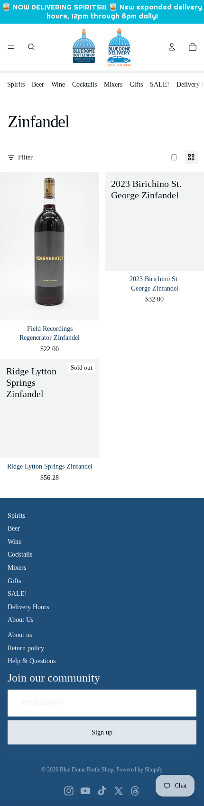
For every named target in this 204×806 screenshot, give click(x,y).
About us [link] (20, 634)
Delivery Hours (28, 607)
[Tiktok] (102, 791)
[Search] (31, 46)
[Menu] (11, 47)
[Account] (171, 46)
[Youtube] (85, 791)
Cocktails (84, 84)
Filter (25, 157)
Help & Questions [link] (32, 660)
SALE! (159, 84)
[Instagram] (68, 791)
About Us (20, 619)
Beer (38, 84)
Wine (58, 84)
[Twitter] (118, 791)
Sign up (102, 732)
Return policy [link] (26, 648)
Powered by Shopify (139, 769)
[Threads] (135, 791)
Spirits (16, 84)
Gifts (136, 84)
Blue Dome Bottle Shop (86, 769)
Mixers (113, 84)
